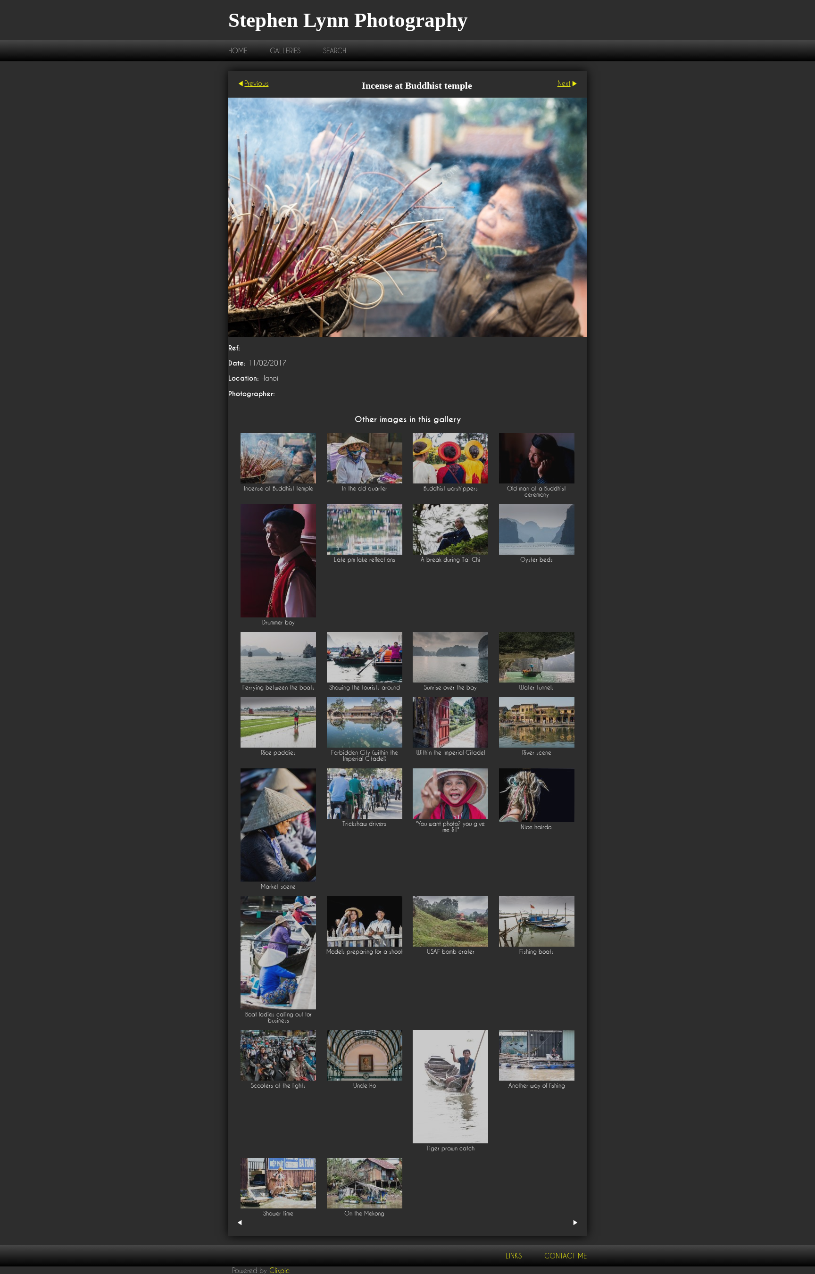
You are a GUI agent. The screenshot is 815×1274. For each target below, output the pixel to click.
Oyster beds (536, 560)
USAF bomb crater (450, 952)
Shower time (278, 1213)
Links (514, 1256)
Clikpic (279, 1270)
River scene (536, 752)
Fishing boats (536, 952)
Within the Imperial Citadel (450, 752)
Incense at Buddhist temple (278, 488)
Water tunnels (536, 687)
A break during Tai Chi (450, 560)
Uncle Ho (364, 1085)
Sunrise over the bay (450, 687)
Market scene (278, 886)
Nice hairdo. (536, 827)
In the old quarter (364, 488)
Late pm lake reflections (364, 560)
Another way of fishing (536, 1085)
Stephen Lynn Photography (348, 20)
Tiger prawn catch (450, 1148)
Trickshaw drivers (364, 824)
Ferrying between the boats (278, 687)
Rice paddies (278, 752)
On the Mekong (364, 1213)
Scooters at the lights (278, 1085)
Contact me (565, 1256)
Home (237, 51)
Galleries (285, 51)
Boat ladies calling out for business (278, 1017)
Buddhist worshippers (451, 488)
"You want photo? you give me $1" (450, 827)
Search (334, 51)
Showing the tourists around (364, 687)
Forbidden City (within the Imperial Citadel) (364, 755)
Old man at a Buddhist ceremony (536, 491)
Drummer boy (278, 622)
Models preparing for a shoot (364, 952)
